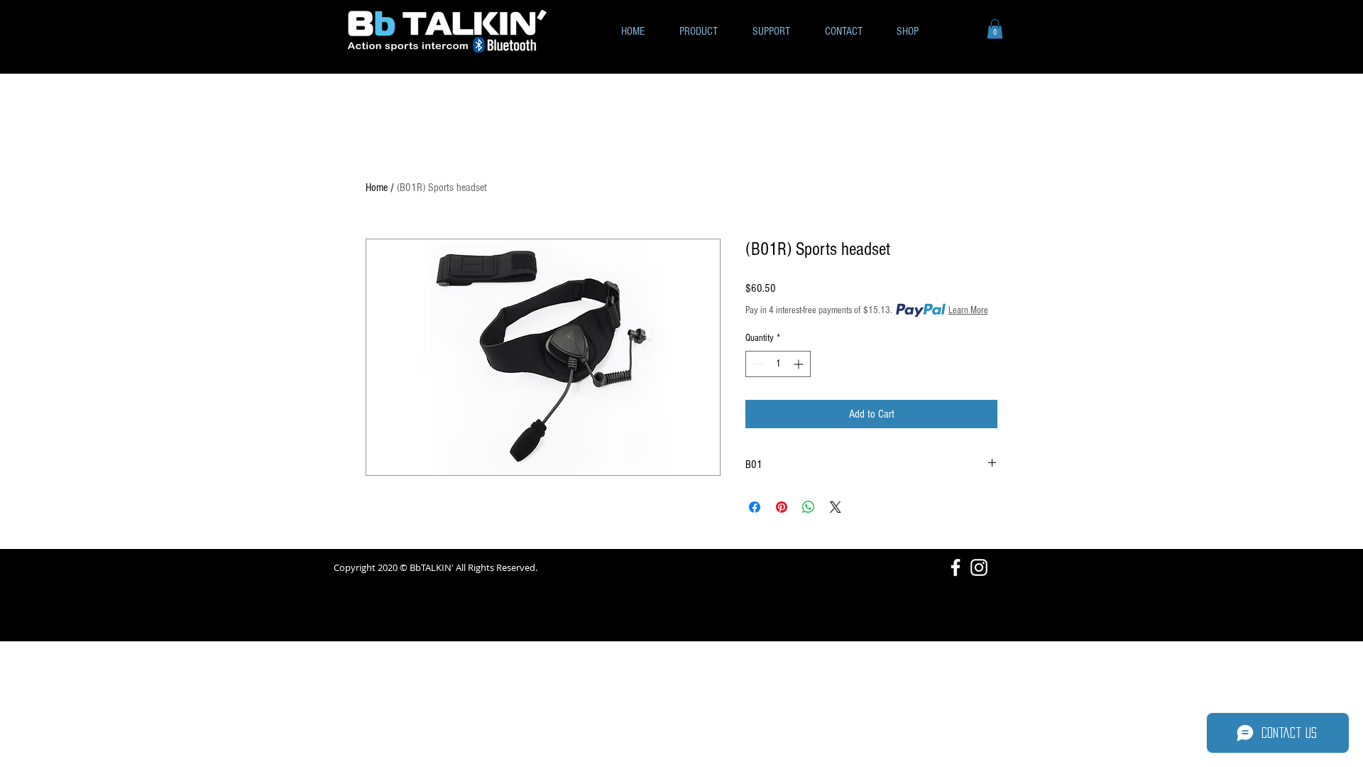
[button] (995, 28)
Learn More (968, 310)
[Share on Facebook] (754, 507)
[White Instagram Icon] (979, 567)
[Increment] (800, 364)
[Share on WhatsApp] (808, 507)
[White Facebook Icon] (955, 567)
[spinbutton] (778, 364)
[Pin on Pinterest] (781, 507)
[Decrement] (756, 364)
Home (377, 187)
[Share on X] (835, 507)
